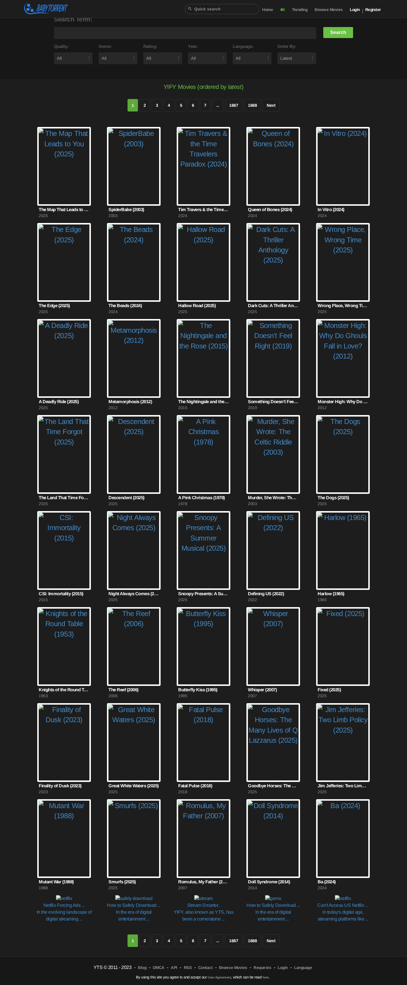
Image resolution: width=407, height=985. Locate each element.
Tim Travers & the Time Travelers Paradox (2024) (203, 209)
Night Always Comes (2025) (133, 593)
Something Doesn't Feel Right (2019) (273, 401)
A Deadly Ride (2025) (59, 401)
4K (282, 9)
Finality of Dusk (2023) (60, 785)
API (174, 967)
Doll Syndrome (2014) (269, 881)
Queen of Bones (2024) (270, 209)
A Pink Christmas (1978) (201, 497)
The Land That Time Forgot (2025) (64, 497)
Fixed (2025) (329, 689)
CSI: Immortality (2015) (61, 593)
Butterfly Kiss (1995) (198, 689)
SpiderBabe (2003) (126, 209)
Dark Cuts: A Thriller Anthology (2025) (273, 305)
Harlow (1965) (331, 593)
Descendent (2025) (126, 497)
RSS (188, 967)
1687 (233, 105)
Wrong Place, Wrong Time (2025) (343, 305)
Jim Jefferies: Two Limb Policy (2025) (343, 785)
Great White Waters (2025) (133, 785)
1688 (252, 105)
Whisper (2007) (262, 689)
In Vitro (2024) (331, 209)
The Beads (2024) (125, 305)
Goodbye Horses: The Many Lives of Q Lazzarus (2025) (273, 785)
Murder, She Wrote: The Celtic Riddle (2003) (273, 497)
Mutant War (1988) (56, 881)
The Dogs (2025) (333, 497)
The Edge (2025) (54, 305)
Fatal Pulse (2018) (195, 785)
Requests (262, 967)
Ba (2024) (327, 881)
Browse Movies (329, 9)
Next (271, 105)
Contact (205, 967)
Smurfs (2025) (122, 881)
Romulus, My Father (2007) (203, 881)
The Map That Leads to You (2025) (64, 209)
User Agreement (219, 977)
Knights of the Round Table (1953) (64, 689)
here (265, 977)
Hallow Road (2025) (197, 305)
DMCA (158, 967)
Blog (142, 967)
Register (373, 9)
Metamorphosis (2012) (130, 401)
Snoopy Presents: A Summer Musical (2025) (203, 593)
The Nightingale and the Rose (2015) (203, 401)
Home (267, 9)
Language (303, 967)
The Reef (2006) (123, 689)
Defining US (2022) (266, 593)
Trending (299, 9)
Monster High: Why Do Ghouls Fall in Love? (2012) (343, 401)
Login (355, 9)
